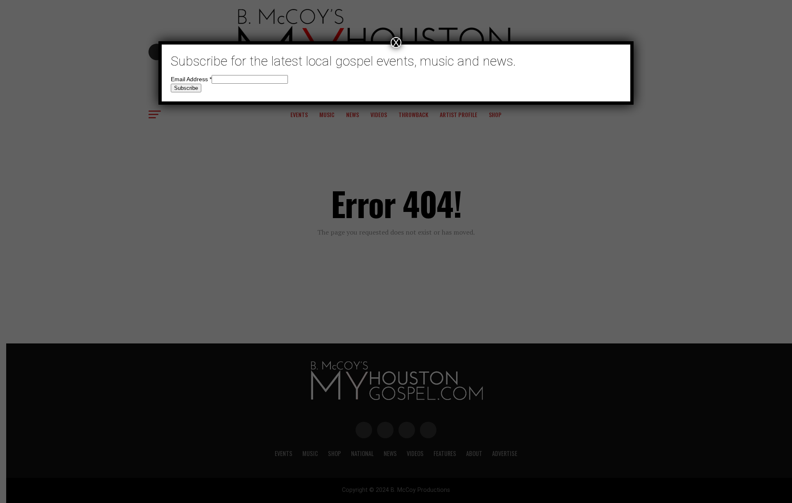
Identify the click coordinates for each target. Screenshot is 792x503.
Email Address (191, 79)
